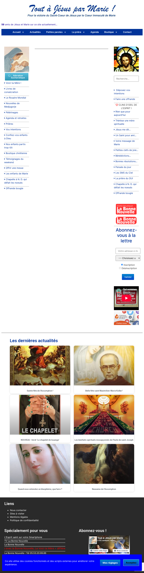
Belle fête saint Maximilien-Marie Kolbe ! (104, 391)
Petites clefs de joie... (126, 150)
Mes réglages (110, 562)
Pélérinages (12, 112)
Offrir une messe (14, 168)
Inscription (129, 265)
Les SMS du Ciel (124, 172)
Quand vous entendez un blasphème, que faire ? (40, 489)
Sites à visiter (17, 513)
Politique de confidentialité (24, 520)
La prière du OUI (124, 178)
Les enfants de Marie (17, 173)
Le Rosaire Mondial (16, 97)
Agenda (95, 32)
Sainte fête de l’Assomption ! (40, 391)
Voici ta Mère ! (13, 82)
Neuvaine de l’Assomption (104, 489)
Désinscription (129, 268)
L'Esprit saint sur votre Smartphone (23, 537)
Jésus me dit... (123, 129)
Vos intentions (13, 129)
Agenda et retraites (16, 118)
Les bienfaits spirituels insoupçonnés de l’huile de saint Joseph (104, 440)
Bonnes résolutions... (126, 161)
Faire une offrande (125, 99)
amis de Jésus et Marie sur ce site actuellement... (29, 24)
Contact (127, 32)
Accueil (17, 32)
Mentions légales (19, 517)
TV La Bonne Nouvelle (16, 540)
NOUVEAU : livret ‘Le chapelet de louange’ (40, 440)
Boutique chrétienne (16, 153)
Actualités (35, 32)
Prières (9, 123)
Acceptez (131, 562)
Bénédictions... (123, 155)
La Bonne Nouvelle (14, 544)
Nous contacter (18, 510)
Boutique (109, 32)
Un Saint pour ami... (125, 135)
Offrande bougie (14, 188)
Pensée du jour (123, 167)
